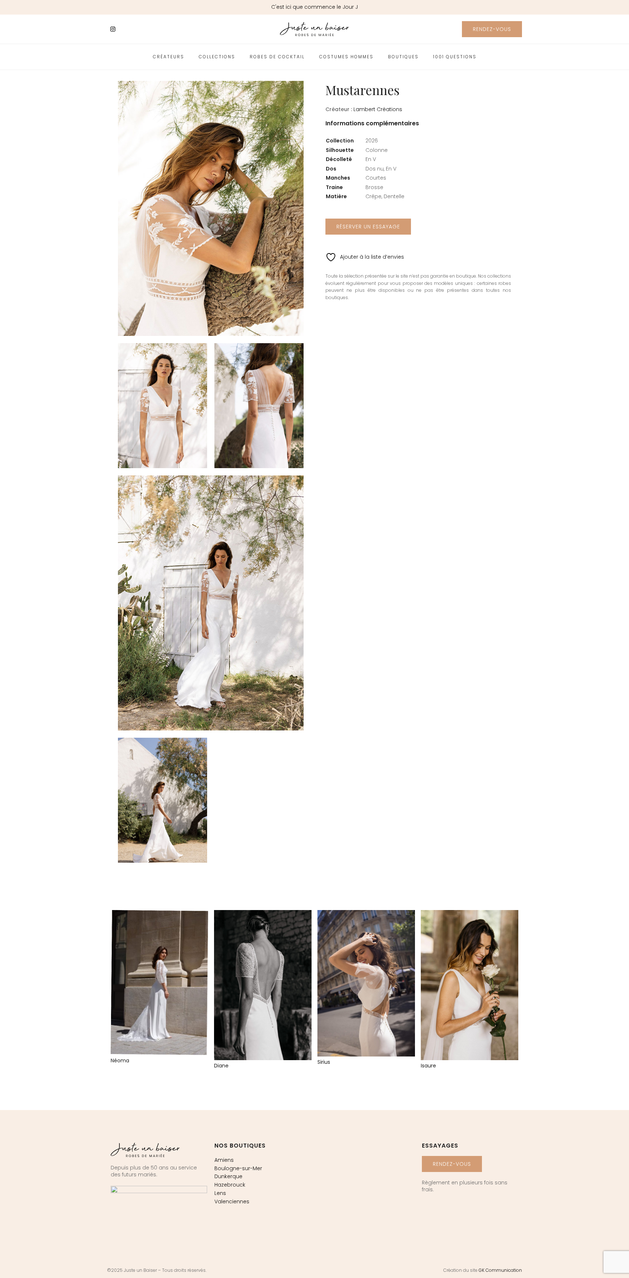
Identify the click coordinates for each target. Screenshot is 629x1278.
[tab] (372, 127)
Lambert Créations (377, 109)
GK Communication (500, 1270)
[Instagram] (113, 29)
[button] (492, 29)
